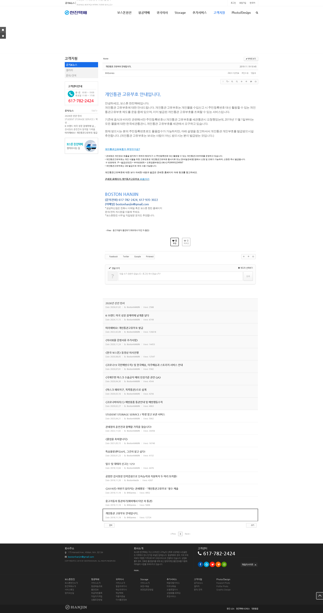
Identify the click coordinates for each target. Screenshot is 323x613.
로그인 (233, 3)
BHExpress (109, 73)
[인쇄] (255, 81)
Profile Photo (222, 586)
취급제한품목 (96, 593)
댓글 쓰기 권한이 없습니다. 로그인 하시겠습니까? (140, 274)
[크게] (232, 81)
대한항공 (255, 609)
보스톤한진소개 (71, 583)
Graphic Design (223, 589)
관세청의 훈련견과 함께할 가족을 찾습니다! (95, 3)
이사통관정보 (121, 600)
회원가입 (243, 3)
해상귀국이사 (121, 589)
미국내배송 (171, 586)
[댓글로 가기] (251, 81)
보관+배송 (144, 586)
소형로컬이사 (172, 589)
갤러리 (69, 70)
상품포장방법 (96, 600)
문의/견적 (71, 75)
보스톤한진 (124, 12)
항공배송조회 (96, 586)
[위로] (241, 81)
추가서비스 (199, 12)
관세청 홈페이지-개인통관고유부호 (122, 179)
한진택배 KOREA (243, 609)
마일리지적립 (96, 596)
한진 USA (230, 609)
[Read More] (180, 416)
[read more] (180, 305)
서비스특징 (69, 589)
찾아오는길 (69, 593)
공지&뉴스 (71, 64)
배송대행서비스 (173, 583)
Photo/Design (241, 12)
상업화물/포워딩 (174, 593)
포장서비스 (171, 596)
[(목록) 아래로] (246, 81)
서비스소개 (95, 583)
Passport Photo (223, 583)
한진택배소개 (70, 586)
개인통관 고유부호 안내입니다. (118, 66)
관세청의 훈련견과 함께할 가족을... (81, 129)
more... (137, 570)
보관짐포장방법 (146, 589)
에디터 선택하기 (246, 268)
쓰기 (252, 525)
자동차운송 (120, 596)
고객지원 (219, 12)
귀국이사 (162, 12)
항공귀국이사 (121, 586)
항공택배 (144, 12)
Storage (180, 12)
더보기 (94, 111)
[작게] (237, 81)
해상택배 (119, 593)
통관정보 (95, 589)
